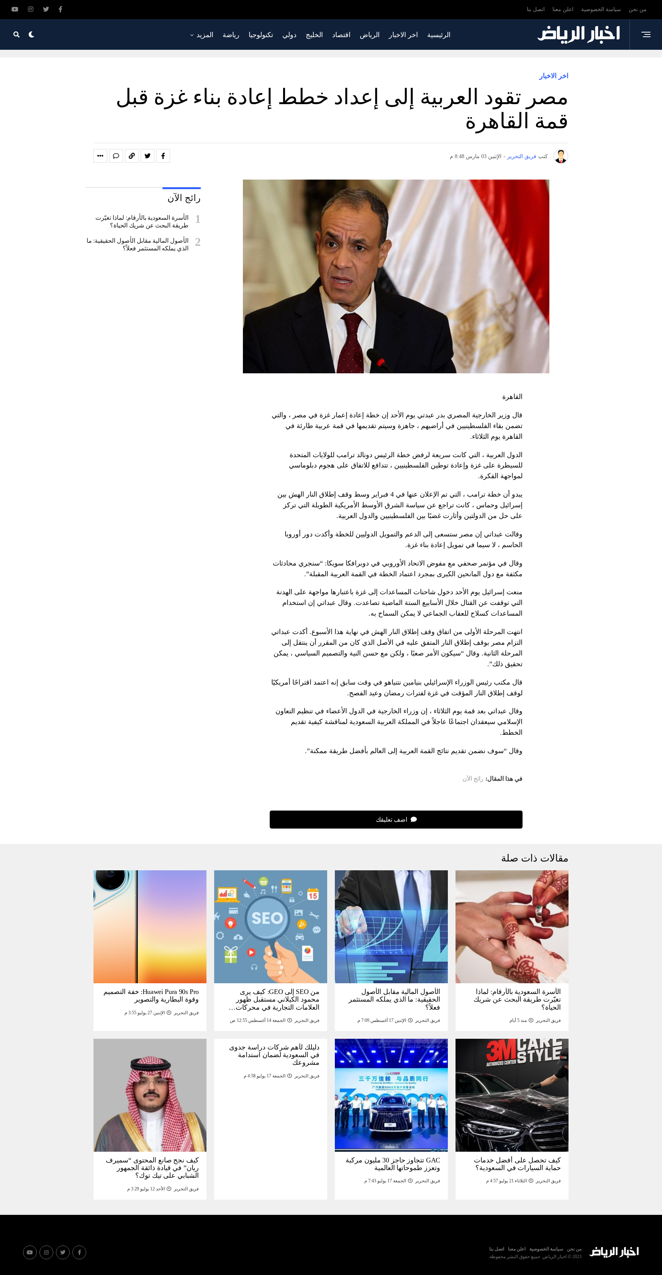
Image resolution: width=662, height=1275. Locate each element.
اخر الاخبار (403, 35)
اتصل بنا (536, 9)
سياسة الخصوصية (601, 9)
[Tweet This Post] (147, 156)
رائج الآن (472, 779)
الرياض (370, 35)
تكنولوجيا (261, 35)
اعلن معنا (563, 9)
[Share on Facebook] (163, 156)
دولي (289, 35)
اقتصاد (341, 35)
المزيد (205, 35)
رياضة (231, 35)
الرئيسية (439, 35)
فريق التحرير (521, 156)
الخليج (314, 35)
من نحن (638, 9)
